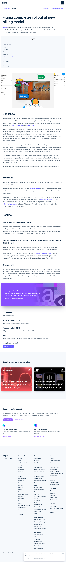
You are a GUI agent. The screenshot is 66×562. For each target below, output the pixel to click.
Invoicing (20, 487)
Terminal (20, 512)
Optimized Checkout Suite (42, 253)
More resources (54, 484)
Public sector (38, 511)
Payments (21, 498)
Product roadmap (55, 491)
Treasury (21, 514)
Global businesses (39, 474)
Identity (20, 485)
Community (53, 465)
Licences (52, 478)
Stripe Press (53, 497)
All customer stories (57, 8)
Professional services (40, 509)
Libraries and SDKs (39, 543)
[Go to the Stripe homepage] (4, 456)
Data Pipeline (22, 478)
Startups (36, 460)
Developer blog (38, 548)
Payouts (20, 501)
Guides (52, 458)
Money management (40, 480)
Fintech (36, 492)
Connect (20, 474)
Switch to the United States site (34, 558)
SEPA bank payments (10, 204)
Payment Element (46, 199)
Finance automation (39, 471)
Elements (21, 480)
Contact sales (8, 346)
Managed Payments (24, 494)
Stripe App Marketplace (40, 522)
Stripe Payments (17, 125)
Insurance (37, 500)
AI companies (38, 487)
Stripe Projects (38, 546)
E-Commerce (38, 467)
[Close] (63, 554)
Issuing (20, 489)
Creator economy (39, 489)
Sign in (52, 512)
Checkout (21, 469)
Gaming (36, 494)
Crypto (20, 476)
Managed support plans (56, 508)
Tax (19, 510)
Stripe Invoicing (34, 188)
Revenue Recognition (24, 505)
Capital (20, 467)
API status (37, 539)
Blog (51, 463)
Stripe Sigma (22, 507)
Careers (52, 493)
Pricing (20, 458)
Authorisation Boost (24, 463)
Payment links (22, 496)
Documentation (38, 534)
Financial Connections (24, 483)
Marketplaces (38, 478)
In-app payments (39, 476)
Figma (5, 27)
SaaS (35, 485)
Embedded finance (39, 469)
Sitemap (52, 480)
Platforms (37, 483)
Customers (6, 8)
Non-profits (37, 507)
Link (19, 492)
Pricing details (7, 436)
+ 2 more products (8, 57)
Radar (20, 503)
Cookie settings (54, 482)
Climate (20, 471)
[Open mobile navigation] (62, 2)
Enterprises (37, 458)
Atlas (19, 460)
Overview (46, 8)
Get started (7, 419)
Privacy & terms (54, 471)
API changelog (38, 541)
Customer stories (55, 460)
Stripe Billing (30, 125)
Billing (20, 465)
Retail (35, 513)
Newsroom (53, 495)
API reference (38, 436)
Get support (53, 506)
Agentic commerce (39, 463)
